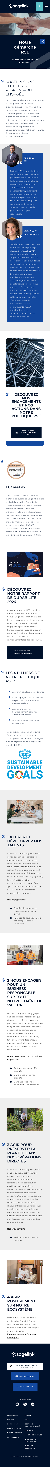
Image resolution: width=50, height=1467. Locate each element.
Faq (26, 1419)
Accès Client (13, 1437)
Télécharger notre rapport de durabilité (23, 652)
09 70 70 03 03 (26, 1387)
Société (10, 1419)
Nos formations (14, 1433)
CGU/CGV (29, 1430)
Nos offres (12, 1424)
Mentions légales (33, 1435)
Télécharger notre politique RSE (28, 432)
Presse (28, 1415)
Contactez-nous (26, 1376)
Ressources (12, 1415)
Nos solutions (14, 1428)
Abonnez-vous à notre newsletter (27, 1366)
